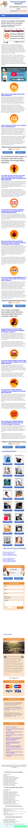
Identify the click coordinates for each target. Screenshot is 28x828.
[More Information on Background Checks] (19, 459)
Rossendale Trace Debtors (9, 784)
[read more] (17, 112)
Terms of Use (5, 766)
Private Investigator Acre (8, 553)
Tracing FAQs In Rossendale (10, 822)
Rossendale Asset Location (9, 776)
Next (5, 42)
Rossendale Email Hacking (9, 799)
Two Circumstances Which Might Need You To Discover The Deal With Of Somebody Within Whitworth (14, 279)
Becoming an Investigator (11, 705)
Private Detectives (7, 789)
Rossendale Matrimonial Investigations (12, 795)
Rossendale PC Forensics (9, 782)
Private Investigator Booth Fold (9, 554)
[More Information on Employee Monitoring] (19, 517)
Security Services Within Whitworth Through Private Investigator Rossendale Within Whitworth (13, 391)
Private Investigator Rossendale (14, 18)
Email (5, 589)
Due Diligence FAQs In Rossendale (11, 821)
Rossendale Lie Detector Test (10, 779)
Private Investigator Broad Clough (10, 555)
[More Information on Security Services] (19, 506)
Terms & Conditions (12, 766)
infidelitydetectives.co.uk (9, 810)
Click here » (7, 463)
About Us (5, 775)
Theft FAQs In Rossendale (9, 820)
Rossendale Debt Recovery (9, 802)
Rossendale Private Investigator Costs (12, 803)
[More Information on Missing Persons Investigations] (19, 529)
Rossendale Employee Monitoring (11, 793)
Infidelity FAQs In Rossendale (10, 819)
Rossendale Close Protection (10, 785)
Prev (5, 657)
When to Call (7, 597)
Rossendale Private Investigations (11, 783)
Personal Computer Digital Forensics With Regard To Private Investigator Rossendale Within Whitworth (14, 362)
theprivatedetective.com (9, 814)
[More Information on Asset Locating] (19, 494)
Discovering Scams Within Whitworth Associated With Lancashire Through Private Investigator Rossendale (12, 423)
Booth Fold (19, 56)
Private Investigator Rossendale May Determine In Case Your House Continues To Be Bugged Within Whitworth (13, 243)
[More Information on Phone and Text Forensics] (7, 494)
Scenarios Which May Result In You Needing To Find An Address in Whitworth (13, 743)
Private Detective (7, 774)
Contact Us (6, 790)
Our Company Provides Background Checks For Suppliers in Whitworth (13, 746)
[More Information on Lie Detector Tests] (7, 482)
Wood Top (8, 56)
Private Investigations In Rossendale (11, 800)
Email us (13, 572)
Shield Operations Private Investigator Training (12, 716)
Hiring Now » (18, 578)
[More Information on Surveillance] (7, 459)
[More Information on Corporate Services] (19, 471)
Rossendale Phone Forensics (10, 796)
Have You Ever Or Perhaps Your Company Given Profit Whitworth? (13, 126)
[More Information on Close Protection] (7, 506)
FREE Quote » (7, 152)
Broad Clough (10, 182)
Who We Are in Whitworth (11, 727)
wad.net (22, 808)
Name (5, 586)
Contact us (19, 766)
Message (6, 600)
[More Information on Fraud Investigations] (7, 517)
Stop (7, 42)
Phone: (5, 593)
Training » (8, 578)
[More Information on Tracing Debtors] (7, 529)
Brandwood (10, 129)
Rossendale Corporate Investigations (11, 777)
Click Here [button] (21, 824)
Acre (12, 56)
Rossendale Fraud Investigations (10, 778)
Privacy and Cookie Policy (20, 765)
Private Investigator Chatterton (9, 561)
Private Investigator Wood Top (9, 558)
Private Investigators (5, 765)
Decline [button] (7, 826)
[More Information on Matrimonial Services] (7, 471)
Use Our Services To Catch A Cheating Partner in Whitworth (14, 732)
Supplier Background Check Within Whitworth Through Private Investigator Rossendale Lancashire (12, 330)
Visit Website (7, 674)
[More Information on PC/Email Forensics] (19, 482)
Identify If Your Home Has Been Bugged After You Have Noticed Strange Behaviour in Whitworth (14, 739)
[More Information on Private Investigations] (19, 540)
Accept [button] (21, 826)
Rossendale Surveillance (9, 797)
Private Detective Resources (13, 806)
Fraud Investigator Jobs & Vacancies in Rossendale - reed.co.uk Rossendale (13, 709)
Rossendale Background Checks (10, 791)
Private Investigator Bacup (8, 559)
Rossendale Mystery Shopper (10, 801)
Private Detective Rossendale (9, 552)
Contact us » (20, 152)
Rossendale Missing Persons (10, 780)
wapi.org (6, 812)
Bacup (20, 186)
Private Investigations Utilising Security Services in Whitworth (14, 752)
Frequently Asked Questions (13, 817)
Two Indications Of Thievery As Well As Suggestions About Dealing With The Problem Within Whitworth (12, 211)
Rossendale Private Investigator (13, 772)
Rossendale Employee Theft (9, 798)
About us (12, 765)
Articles (24, 766)
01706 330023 (19, 99)
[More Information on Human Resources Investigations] (7, 540)
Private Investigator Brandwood (9, 560)
